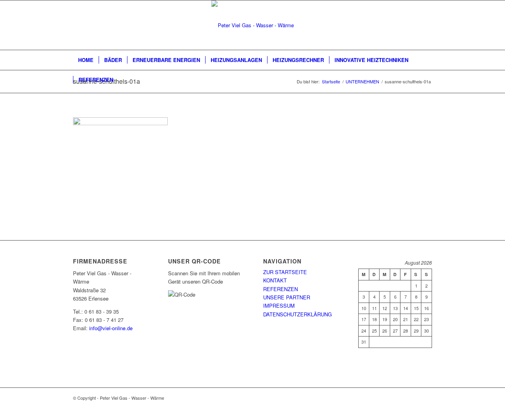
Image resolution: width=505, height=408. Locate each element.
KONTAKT (275, 280)
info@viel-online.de (111, 328)
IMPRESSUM (279, 305)
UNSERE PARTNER (286, 297)
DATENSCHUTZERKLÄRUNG (297, 314)
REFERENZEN (280, 289)
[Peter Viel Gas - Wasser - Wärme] (252, 25)
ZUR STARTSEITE (285, 272)
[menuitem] (86, 60)
